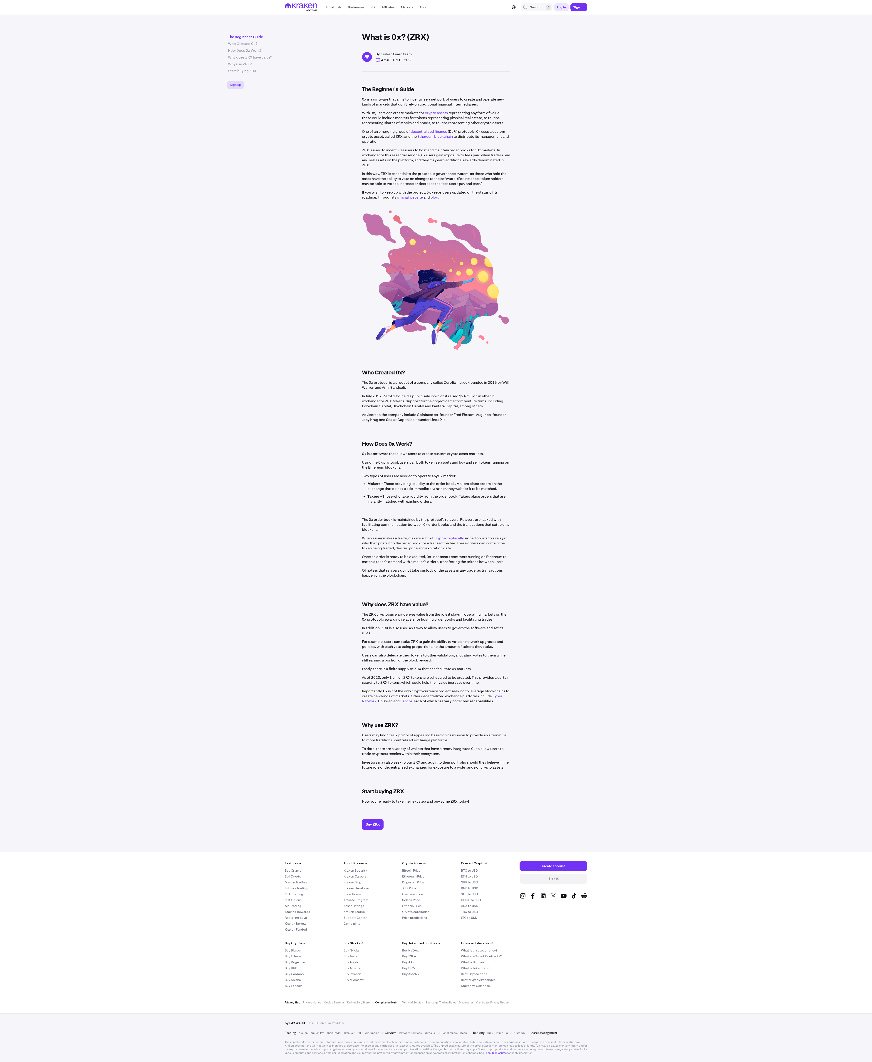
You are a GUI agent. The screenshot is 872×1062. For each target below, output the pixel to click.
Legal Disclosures (496, 1053)
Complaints (352, 924)
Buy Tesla (350, 956)
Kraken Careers (355, 876)
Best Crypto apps (474, 974)
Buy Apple (351, 962)
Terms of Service (412, 1002)
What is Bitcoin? (472, 962)
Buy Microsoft (354, 980)
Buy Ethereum (295, 956)
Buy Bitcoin (293, 950)
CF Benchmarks (448, 1033)
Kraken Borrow (295, 924)
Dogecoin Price (413, 882)
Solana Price (411, 900)
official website (410, 197)
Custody (519, 1033)
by (295, 1023)
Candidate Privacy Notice (492, 1002)
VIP (360, 1033)
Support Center (355, 918)
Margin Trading (296, 882)
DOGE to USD (471, 900)
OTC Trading (294, 894)
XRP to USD (469, 882)
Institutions (293, 900)
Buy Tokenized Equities (421, 943)
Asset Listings (354, 906)
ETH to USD (469, 876)
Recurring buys (296, 918)
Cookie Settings (334, 1002)
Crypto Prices (414, 863)
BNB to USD (469, 888)
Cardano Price (412, 894)
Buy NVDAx (410, 950)
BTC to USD (469, 870)
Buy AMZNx (410, 974)
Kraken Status (354, 912)
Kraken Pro (317, 1033)
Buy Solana (293, 980)
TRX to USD (469, 912)
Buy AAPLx (410, 962)
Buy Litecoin (293, 986)
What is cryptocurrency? (479, 950)
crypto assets (436, 113)
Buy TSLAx (410, 956)
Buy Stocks (353, 943)
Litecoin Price (412, 906)
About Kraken (355, 863)
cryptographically (449, 538)
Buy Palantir (352, 974)
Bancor (406, 701)
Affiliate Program (356, 900)
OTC (509, 1033)
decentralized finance (429, 131)
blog (434, 197)
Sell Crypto (293, 876)
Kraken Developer (357, 888)
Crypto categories (415, 912)
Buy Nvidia (351, 950)
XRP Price (409, 888)
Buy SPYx (409, 968)
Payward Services (410, 1033)
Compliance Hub (385, 1002)
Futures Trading (296, 888)
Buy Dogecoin (295, 962)
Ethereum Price (413, 876)
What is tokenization (476, 968)
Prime (499, 1033)
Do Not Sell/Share (358, 1002)
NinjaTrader (334, 1033)
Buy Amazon (353, 968)
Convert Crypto (474, 863)
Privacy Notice (312, 1002)
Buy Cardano (294, 974)
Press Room (352, 894)
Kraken (303, 1033)
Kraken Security (355, 870)
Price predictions (414, 918)
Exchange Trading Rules (441, 1002)
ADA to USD (469, 906)
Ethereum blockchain (435, 136)
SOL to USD (469, 894)
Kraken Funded (296, 929)
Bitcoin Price (411, 870)
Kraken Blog (352, 882)
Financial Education (477, 943)
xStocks (429, 1033)
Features (293, 863)
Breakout (350, 1033)
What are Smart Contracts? (481, 956)
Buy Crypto (293, 870)
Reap (463, 1033)
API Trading (293, 906)
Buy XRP (291, 968)
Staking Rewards (297, 912)
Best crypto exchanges (478, 980)
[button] (334, 7)
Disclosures (466, 1002)
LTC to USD (469, 918)
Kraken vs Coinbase (475, 986)
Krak (490, 1033)
